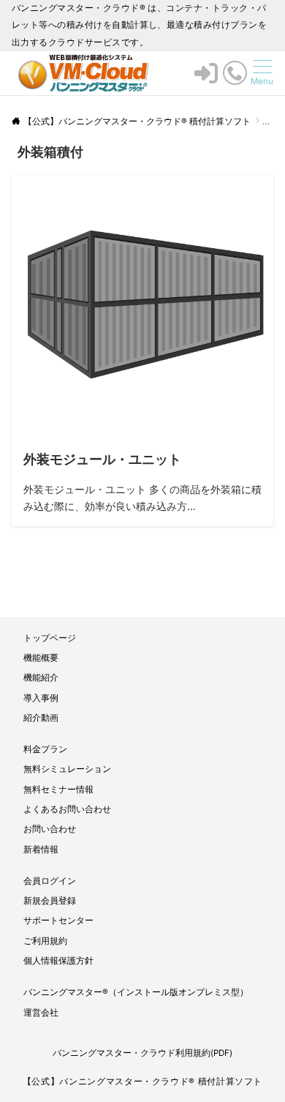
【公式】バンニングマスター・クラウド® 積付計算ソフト (142, 1081)
